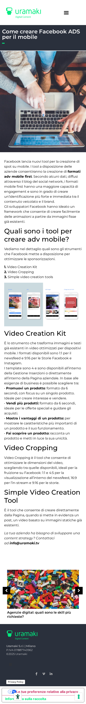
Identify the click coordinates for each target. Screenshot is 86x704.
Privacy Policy (15, 681)
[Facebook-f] (36, 674)
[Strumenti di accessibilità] (18, 697)
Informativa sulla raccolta (25, 699)
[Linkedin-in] (51, 674)
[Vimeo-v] (44, 674)
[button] (66, 12)
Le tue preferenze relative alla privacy (47, 692)
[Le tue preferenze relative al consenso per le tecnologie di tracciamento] (79, 697)
